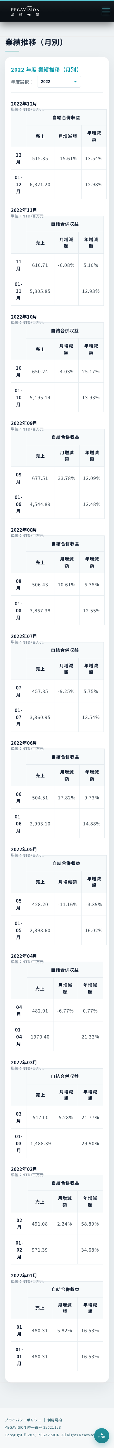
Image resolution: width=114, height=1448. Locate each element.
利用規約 (54, 1419)
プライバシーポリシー (23, 1419)
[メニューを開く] (106, 11)
